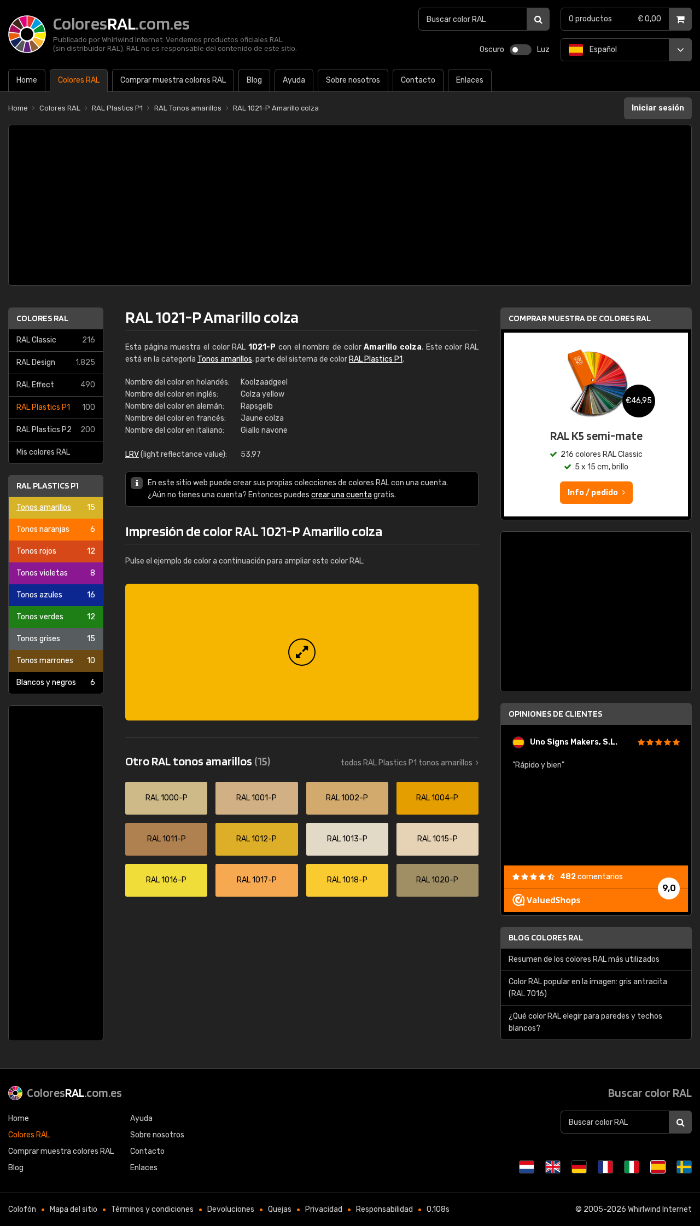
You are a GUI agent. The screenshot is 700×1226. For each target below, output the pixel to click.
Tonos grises (55, 638)
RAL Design (55, 362)
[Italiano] (631, 1166)
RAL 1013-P (347, 839)
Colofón (22, 1209)
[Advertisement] (350, 205)
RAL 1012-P (256, 839)
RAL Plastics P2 (55, 429)
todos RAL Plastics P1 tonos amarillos (406, 763)
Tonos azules (55, 595)
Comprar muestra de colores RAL (580, 318)
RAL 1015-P (437, 839)
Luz (543, 49)
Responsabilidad (384, 1209)
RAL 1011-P (166, 839)
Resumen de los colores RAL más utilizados (584, 959)
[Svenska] (684, 1166)
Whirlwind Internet (660, 1209)
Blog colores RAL (546, 937)
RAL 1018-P (347, 880)
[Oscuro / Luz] (521, 49)
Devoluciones (230, 1209)
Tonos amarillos (55, 507)
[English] (553, 1166)
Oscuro (492, 49)
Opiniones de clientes (555, 713)
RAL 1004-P (437, 798)
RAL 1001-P (256, 798)
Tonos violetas (55, 573)
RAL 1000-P (166, 798)
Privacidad (323, 1209)
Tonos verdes (55, 616)
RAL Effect (55, 385)
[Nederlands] (526, 1166)
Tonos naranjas (55, 529)
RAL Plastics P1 (55, 407)
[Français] (605, 1166)
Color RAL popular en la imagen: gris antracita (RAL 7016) (588, 987)
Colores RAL (42, 318)
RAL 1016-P (166, 880)
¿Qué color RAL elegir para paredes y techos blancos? (585, 1022)
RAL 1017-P (257, 880)
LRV (132, 454)
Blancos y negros (55, 682)
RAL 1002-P (347, 798)
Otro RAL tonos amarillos (197, 761)
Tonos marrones (55, 660)
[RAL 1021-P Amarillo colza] (302, 652)
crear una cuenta (341, 494)
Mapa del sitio (73, 1209)
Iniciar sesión (658, 108)
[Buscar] (538, 19)
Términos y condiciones (152, 1209)
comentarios (591, 876)
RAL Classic (55, 340)
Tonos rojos (55, 551)
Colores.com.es (74, 1092)
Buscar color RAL (650, 1092)
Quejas (279, 1209)
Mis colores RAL (43, 452)
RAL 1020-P (437, 880)
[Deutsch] (579, 1166)
